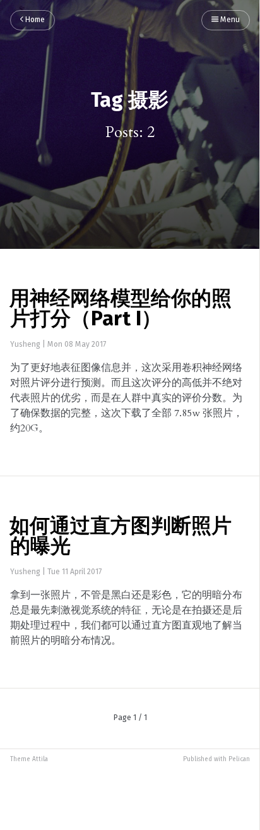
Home (34, 20)
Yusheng (25, 345)
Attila (40, 759)
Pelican (239, 759)
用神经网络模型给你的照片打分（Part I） (120, 309)
